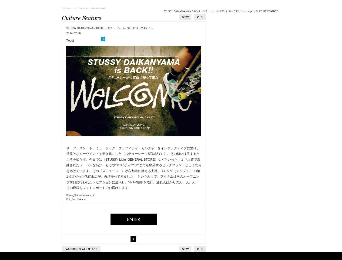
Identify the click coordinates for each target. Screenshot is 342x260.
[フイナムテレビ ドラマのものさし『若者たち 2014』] (185, 17)
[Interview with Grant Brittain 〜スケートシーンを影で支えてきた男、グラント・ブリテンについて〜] (200, 17)
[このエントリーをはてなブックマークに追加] (103, 40)
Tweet (70, 40)
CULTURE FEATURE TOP (81, 249)
